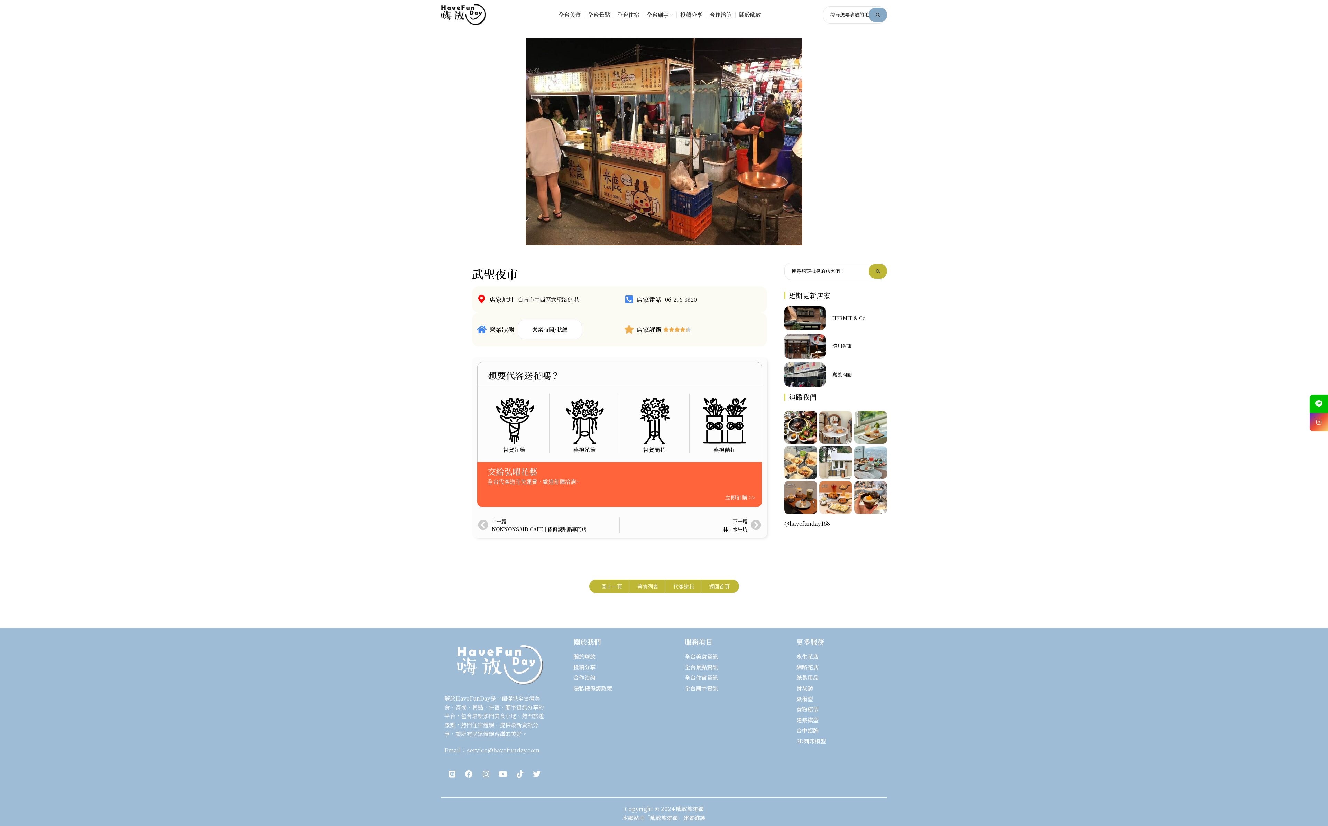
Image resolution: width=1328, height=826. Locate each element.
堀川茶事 (842, 345)
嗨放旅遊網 (690, 809)
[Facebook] (469, 774)
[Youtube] (502, 774)
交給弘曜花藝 (512, 471)
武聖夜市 (495, 273)
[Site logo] (463, 14)
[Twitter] (536, 774)
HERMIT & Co (849, 318)
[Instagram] (486, 774)
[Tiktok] (519, 774)
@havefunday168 (807, 523)
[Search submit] (878, 15)
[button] (550, 329)
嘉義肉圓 (842, 374)
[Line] (452, 774)
